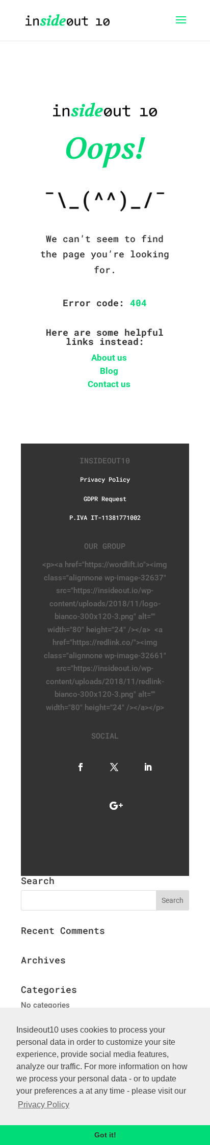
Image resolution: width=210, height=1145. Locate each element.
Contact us (109, 384)
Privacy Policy (105, 479)
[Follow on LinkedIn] (142, 766)
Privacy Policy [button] (43, 1104)
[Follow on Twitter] (109, 766)
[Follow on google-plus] (111, 804)
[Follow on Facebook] (75, 766)
